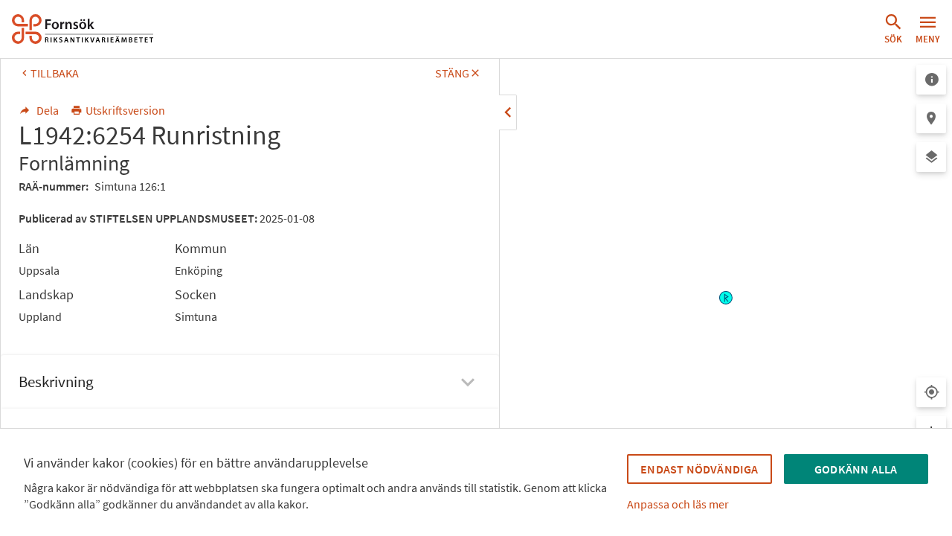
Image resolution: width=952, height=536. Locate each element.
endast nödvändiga (699, 469)
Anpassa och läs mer (678, 504)
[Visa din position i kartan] (931, 392)
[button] (893, 29)
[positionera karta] (931, 118)
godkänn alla (855, 469)
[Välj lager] (931, 157)
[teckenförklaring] (931, 80)
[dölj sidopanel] (508, 112)
